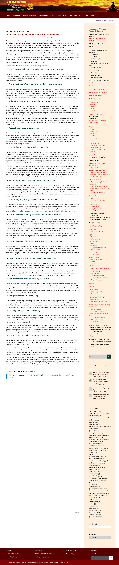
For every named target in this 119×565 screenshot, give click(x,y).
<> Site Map (38, 550)
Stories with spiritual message (98, 491)
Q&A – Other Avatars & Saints (98, 435)
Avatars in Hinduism (95, 71)
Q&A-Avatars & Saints (95, 437)
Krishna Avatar (95, 75)
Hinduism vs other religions (97, 448)
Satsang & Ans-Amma (95, 433)
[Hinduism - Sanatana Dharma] (20, 6)
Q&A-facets (92, 508)
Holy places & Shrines (95, 459)
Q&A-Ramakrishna (94, 444)
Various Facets (93, 497)
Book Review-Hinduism (96, 446)
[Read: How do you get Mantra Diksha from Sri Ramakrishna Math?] (90, 373)
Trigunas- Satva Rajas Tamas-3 (99, 268)
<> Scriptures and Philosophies (44, 554)
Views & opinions (94, 512)
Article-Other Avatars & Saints (98, 413)
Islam (90, 454)
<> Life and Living (68, 554)
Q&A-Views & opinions (95, 517)
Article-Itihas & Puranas (30, 37)
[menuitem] (9, 15)
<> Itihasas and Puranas (42, 557)
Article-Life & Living (94, 472)
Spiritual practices (94, 510)
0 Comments (19, 37)
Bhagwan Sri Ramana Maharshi (98, 418)
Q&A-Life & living (94, 476)
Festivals (91, 504)
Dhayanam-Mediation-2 (98, 219)
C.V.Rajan (50, 37)
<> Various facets (11, 557)
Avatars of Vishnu (41, 37)
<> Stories (94, 550)
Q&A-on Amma (93, 431)
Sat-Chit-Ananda (96, 67)
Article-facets (93, 499)
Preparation (94, 215)
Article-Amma (93, 429)
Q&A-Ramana (93, 422)
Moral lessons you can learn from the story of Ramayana (33, 34)
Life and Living (93, 469)
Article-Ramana (93, 420)
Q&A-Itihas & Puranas (95, 467)
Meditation (92, 506)
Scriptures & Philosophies (96, 478)
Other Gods (94, 61)
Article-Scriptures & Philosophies (98, 480)
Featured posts (93, 424)
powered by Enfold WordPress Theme (58, 562)
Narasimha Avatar (96, 77)
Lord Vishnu (95, 57)
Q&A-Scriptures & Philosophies (98, 489)
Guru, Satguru (93, 116)
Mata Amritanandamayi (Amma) (98, 426)
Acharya (93, 118)
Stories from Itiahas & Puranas (98, 493)
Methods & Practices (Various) (100, 217)
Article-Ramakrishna (95, 441)
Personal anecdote (94, 514)
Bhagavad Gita (93, 484)
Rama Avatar (95, 73)
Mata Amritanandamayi (98, 334)
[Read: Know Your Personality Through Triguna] (90, 389)
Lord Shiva (94, 55)
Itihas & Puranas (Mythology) (97, 461)
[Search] (112, 15)
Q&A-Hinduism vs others (96, 456)
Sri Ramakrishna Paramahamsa (101, 327)
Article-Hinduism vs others (96, 450)
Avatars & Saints (94, 411)
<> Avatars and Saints (69, 550)
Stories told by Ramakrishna (97, 495)
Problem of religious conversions (100, 341)
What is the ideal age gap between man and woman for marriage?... (101, 381)
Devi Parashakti (96, 59)
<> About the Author (12, 554)
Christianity (92, 452)
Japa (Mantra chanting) (98, 211)
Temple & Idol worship (98, 157)
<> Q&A (93, 554)
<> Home (9, 550)
